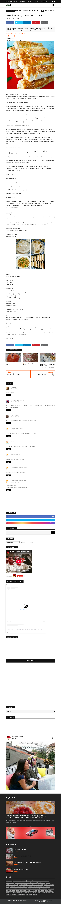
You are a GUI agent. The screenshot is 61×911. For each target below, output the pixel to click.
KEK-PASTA (52, 884)
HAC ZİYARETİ (8, 884)
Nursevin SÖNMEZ (16, 428)
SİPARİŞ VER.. (44, 1)
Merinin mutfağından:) (16, 400)
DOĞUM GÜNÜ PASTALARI (43, 880)
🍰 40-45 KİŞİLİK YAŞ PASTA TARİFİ (17, 36)
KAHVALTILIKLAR (40, 884)
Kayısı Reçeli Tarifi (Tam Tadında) (16, 33)
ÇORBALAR (27, 892)
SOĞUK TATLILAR (36, 888)
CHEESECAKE (29, 880)
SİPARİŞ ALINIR (51, 888)
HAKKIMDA (29, 1)
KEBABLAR (46, 884)
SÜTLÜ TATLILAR (44, 888)
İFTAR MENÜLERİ (33, 892)
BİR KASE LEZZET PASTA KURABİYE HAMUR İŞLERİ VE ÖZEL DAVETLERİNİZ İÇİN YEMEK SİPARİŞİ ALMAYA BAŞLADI (26, 817)
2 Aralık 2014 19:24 (15, 430)
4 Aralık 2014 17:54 (15, 482)
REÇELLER (15, 888)
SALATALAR (21, 888)
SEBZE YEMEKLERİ (28, 888)
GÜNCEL (47, 882)
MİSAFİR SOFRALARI (37, 886)
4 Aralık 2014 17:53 (15, 469)
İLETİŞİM (37, 1)
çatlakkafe (13, 387)
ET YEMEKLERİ (34, 882)
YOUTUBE (50, 900)
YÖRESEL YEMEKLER (48, 890)
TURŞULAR (35, 890)
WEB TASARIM (42, 901)
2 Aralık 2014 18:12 (15, 416)
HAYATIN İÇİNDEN (22, 884)
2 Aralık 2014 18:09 (15, 401)
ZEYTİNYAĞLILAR (9, 892)
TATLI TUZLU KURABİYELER (21, 890)
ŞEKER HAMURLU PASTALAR (11, 894)
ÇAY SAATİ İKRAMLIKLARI (18, 892)
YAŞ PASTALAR (41, 890)
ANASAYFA (37, 900)
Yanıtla (8, 395)
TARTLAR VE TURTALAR (10, 890)
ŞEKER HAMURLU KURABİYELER (48, 892)
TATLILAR (29, 890)
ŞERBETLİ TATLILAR (21, 894)
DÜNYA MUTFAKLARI (10, 882)
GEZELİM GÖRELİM (41, 882)
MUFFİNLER (30, 886)
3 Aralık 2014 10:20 (15, 443)
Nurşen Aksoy (14, 454)
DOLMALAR (35, 880)
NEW (26, 10)
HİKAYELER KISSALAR (31, 884)
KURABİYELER (12, 886)
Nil (11, 441)
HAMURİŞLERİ (15, 884)
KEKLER (7, 886)
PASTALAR (48, 886)
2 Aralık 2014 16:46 (15, 388)
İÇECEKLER (40, 892)
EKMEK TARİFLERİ (27, 882)
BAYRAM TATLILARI (16, 880)
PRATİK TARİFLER (9, 888)
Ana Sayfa (22, 1)
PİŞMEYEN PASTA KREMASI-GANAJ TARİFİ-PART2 (40, 10)
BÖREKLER (24, 880)
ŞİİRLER (34, 894)
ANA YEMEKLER (9, 880)
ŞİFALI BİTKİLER (29, 894)
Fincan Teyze (14, 415)
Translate (31, 542)
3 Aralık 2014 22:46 (15, 456)
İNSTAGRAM (44, 900)
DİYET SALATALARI (18, 882)
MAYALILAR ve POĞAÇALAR (21, 886)
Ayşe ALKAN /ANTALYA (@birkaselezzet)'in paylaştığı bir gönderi (22, 629)
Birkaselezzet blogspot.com (18, 467)
